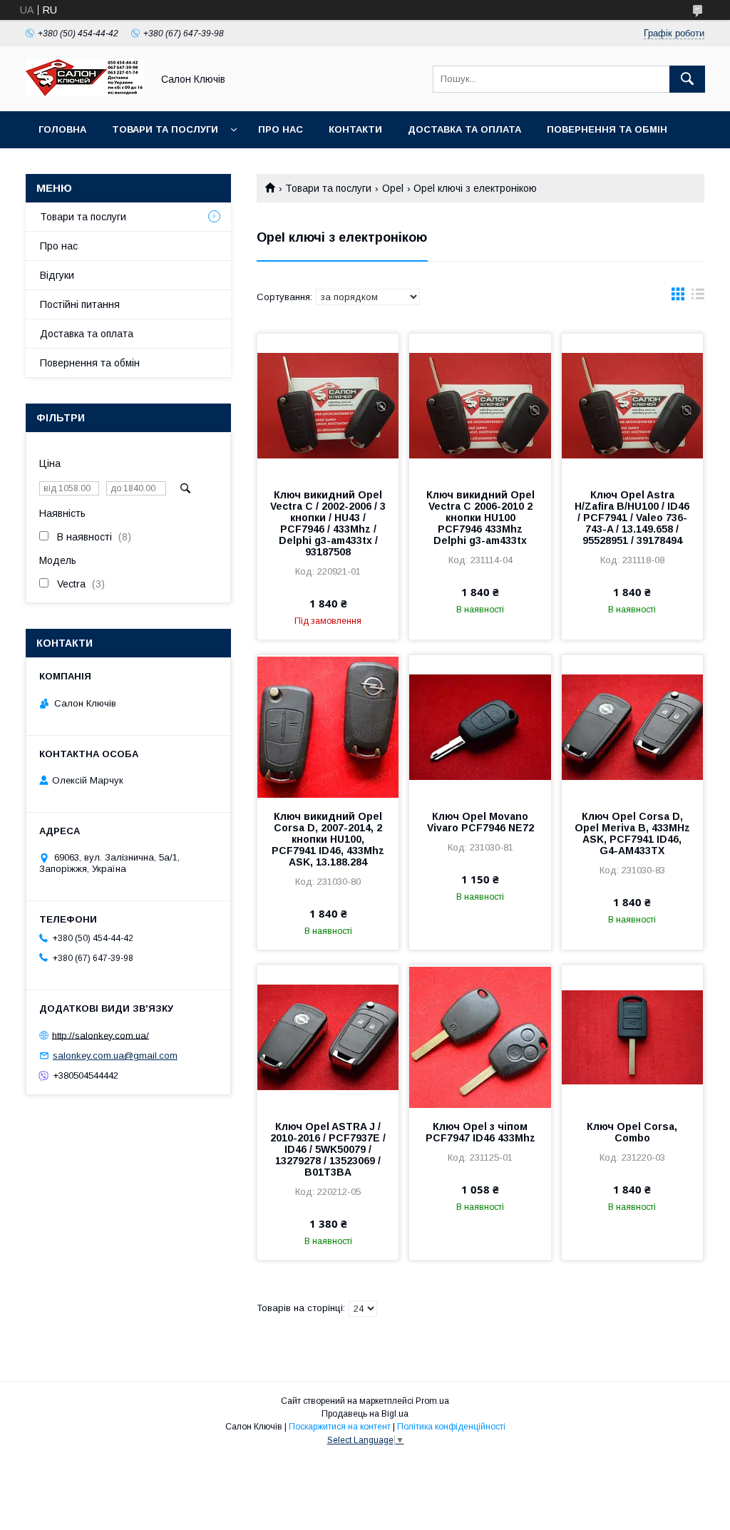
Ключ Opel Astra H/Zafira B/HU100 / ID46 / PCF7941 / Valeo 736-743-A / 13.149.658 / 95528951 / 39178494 (632, 517)
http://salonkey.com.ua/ (100, 1035)
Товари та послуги (165, 129)
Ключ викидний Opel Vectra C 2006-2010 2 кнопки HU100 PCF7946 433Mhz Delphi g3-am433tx (480, 517)
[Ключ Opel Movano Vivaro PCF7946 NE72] (479, 726)
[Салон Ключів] (85, 92)
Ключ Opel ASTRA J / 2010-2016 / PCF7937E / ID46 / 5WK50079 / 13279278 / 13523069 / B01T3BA (328, 1149)
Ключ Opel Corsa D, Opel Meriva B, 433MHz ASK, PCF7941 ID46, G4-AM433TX (632, 833)
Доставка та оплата (464, 129)
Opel (392, 188)
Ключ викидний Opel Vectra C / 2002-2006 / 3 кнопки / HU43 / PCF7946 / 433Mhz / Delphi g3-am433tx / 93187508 (328, 523)
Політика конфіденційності (451, 1427)
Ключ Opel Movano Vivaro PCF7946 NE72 (480, 822)
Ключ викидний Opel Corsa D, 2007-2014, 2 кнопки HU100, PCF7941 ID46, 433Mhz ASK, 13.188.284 (328, 839)
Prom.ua (432, 1401)
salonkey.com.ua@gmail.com (115, 1055)
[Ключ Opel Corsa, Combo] (632, 1036)
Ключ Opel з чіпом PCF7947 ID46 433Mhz (480, 1132)
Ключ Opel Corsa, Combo (632, 1132)
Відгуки (57, 275)
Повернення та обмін (607, 129)
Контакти (355, 129)
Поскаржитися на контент (340, 1427)
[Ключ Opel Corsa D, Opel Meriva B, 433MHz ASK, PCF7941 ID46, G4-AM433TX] (632, 726)
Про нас (280, 129)
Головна (62, 129)
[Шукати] (687, 79)
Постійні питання (80, 304)
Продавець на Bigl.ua (365, 1414)
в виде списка (698, 297)
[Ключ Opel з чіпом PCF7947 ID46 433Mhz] (479, 1036)
